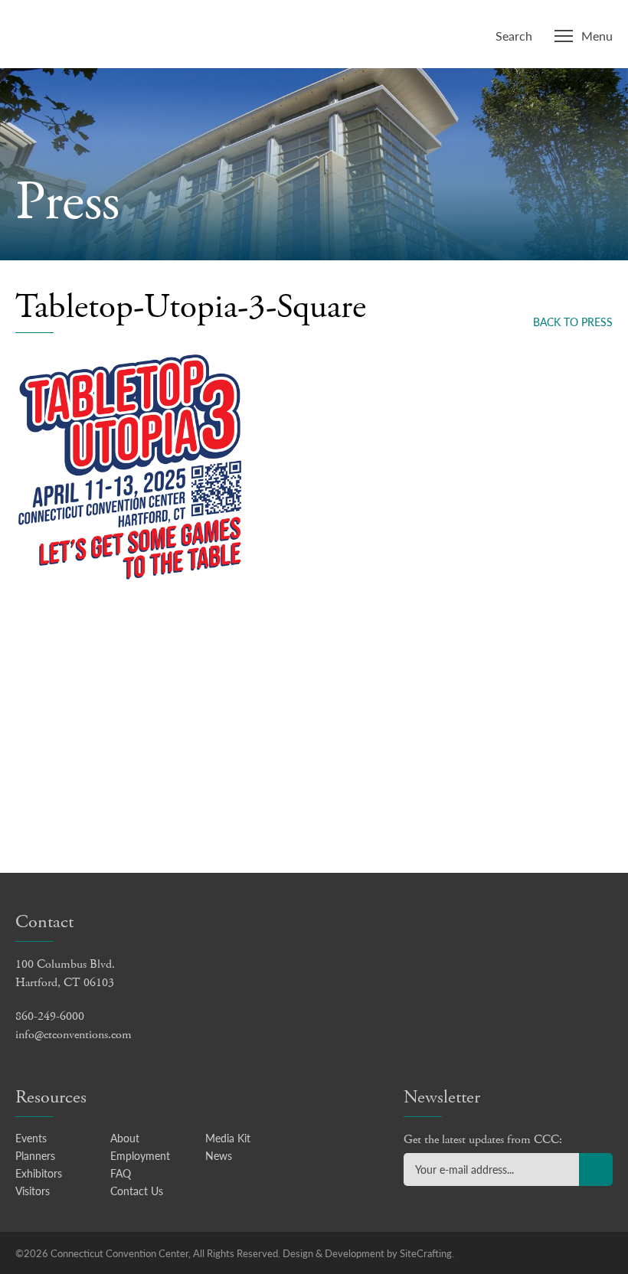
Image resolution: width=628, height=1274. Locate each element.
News (218, 1155)
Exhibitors (38, 1173)
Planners (35, 1155)
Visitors (32, 1190)
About (124, 1138)
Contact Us (136, 1190)
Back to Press (573, 321)
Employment (140, 1155)
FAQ (120, 1173)
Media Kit (227, 1138)
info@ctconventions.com (73, 1035)
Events (31, 1138)
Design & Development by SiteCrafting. (368, 1253)
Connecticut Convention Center (113, 32)
